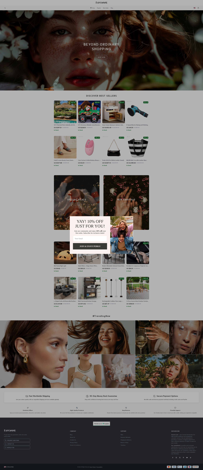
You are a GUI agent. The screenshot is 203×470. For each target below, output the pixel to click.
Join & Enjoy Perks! (90, 246)
